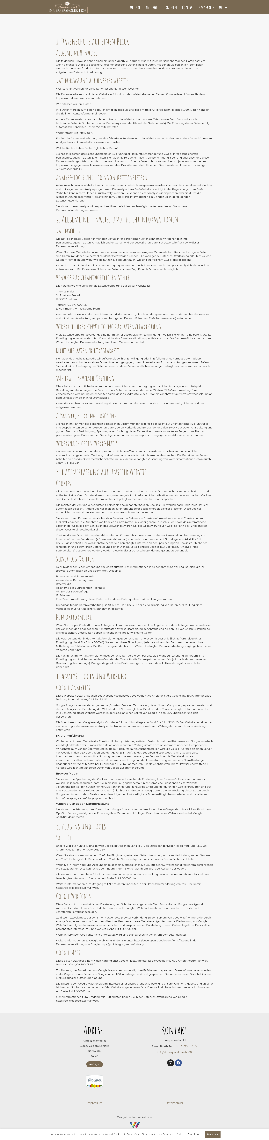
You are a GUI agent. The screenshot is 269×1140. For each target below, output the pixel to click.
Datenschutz (174, 1103)
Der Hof (135, 7)
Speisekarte (206, 7)
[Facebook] (178, 1062)
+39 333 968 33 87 (185, 1046)
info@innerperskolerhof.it (174, 1052)
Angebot (151, 7)
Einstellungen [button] (194, 1134)
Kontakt (188, 7)
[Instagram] (170, 1062)
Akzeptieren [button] (213, 1134)
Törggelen (169, 7)
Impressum (95, 1103)
